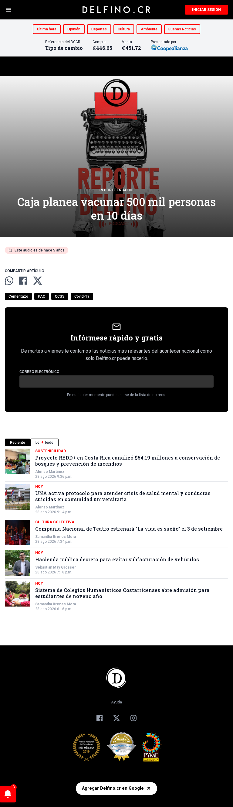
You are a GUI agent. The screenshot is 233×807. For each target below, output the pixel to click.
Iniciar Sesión (206, 10)
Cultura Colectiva (54, 522)
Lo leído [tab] (44, 442)
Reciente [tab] (17, 442)
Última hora (46, 29)
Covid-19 (81, 296)
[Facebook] (99, 718)
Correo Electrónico (39, 372)
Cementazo (18, 296)
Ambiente (149, 29)
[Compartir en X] (37, 281)
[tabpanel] (116, 530)
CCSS (60, 296)
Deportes (99, 29)
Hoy (39, 486)
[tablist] (116, 442)
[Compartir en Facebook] (23, 281)
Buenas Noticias (182, 29)
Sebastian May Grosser (55, 567)
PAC (41, 296)
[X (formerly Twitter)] (116, 718)
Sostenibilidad (50, 451)
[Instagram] (133, 718)
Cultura (124, 29)
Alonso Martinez (49, 472)
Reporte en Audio (116, 190)
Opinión (73, 29)
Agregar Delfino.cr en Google (113, 788)
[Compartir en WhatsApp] (9, 280)
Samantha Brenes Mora (55, 537)
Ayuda (116, 702)
